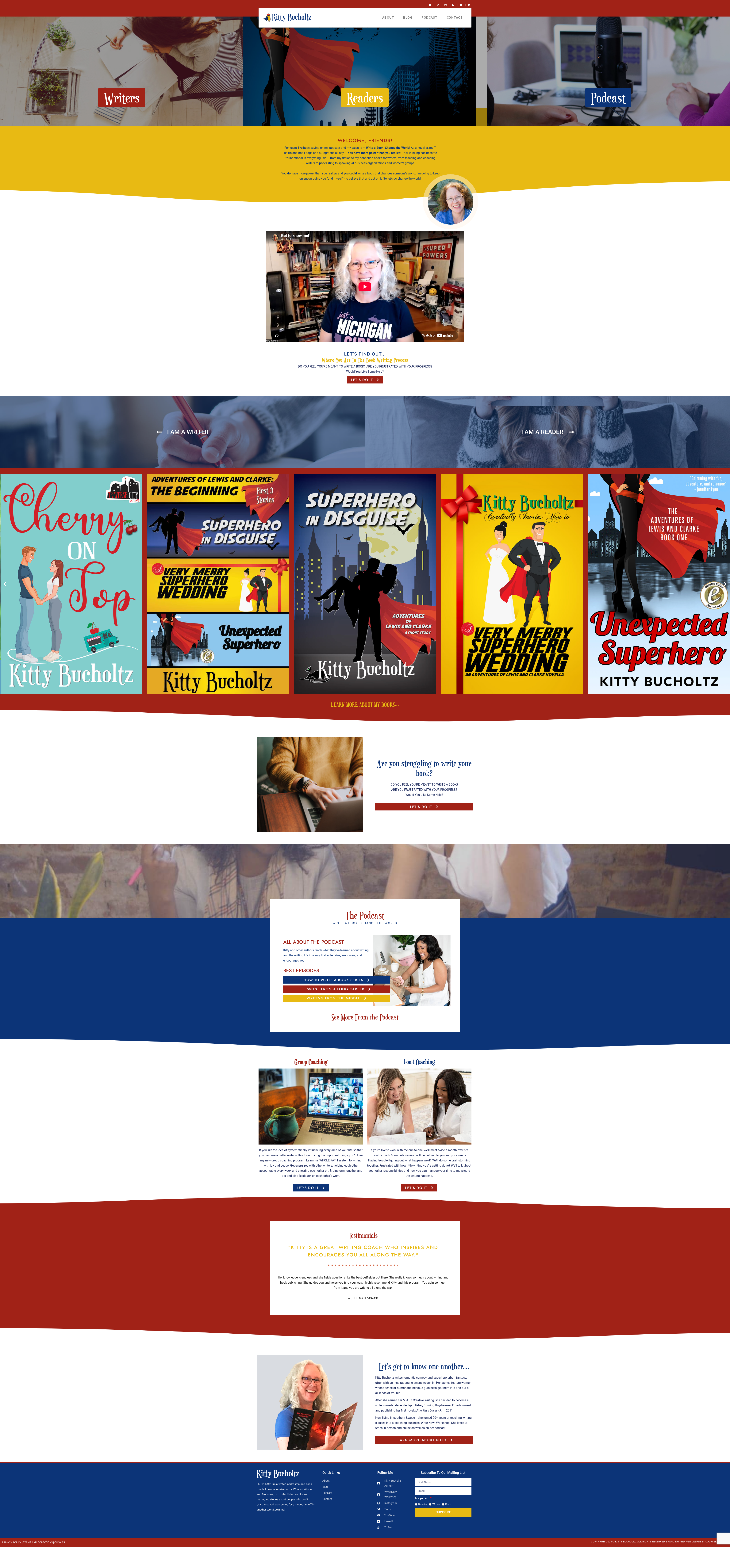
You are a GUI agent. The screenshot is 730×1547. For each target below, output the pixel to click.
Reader (422, 1504)
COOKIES (59, 1542)
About (388, 17)
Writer (436, 1504)
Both (448, 1504)
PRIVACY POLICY (11, 1542)
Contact (455, 17)
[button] (5, 584)
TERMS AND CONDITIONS (38, 1542)
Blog (407, 17)
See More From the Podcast (365, 1017)
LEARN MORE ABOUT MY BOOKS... (365, 704)
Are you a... (422, 1498)
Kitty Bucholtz (278, 1473)
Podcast (429, 17)
